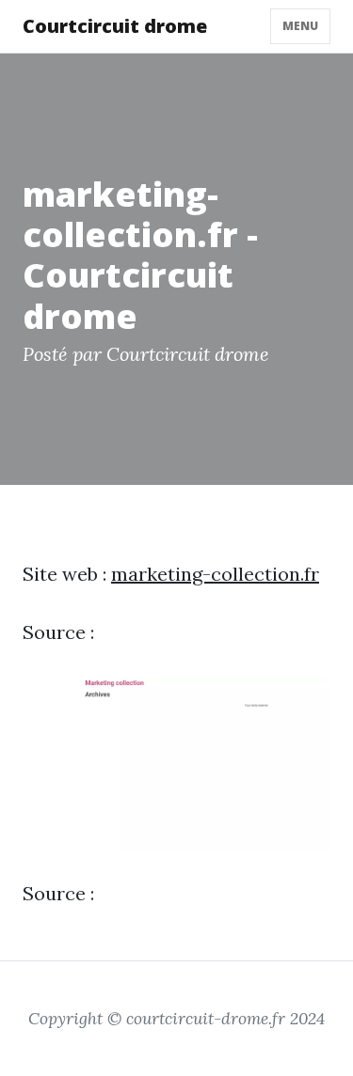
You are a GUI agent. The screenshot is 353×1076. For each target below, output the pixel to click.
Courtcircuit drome (115, 26)
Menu (300, 26)
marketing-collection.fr (215, 573)
